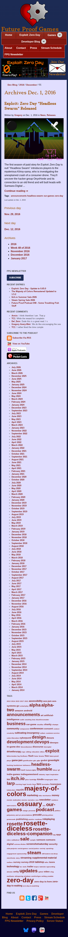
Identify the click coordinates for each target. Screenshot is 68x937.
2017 (22, 701)
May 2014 (16, 681)
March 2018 (17, 557)
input (47, 774)
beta (33, 720)
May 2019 (16, 523)
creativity (10, 733)
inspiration (54, 774)
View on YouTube (21, 343)
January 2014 (18, 690)
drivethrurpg (14, 751)
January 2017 (19, 258)
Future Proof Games (30, 29)
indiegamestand (29, 774)
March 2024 (17, 399)
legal (24, 784)
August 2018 (18, 546)
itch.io (18, 778)
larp (11, 783)
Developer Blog (30, 41)
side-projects (12, 848)
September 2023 (19, 410)
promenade (11, 819)
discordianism (26, 747)
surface (10, 862)
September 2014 (19, 670)
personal (31, 810)
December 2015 (19, 629)
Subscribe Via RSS (21, 338)
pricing (45, 815)
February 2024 (18, 402)
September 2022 (19, 433)
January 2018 (18, 563)
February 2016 (18, 624)
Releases (51, 115)
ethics (42, 752)
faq (18, 756)
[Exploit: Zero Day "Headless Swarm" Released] (34, 139)
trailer (30, 866)
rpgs (58, 834)
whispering (19, 876)
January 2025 (18, 384)
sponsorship (22, 854)
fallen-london (12, 756)
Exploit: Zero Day (29, 35)
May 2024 (16, 396)
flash (31, 756)
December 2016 (20, 254)
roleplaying (48, 819)
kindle (40, 779)
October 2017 (18, 572)
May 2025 (16, 382)
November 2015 (19, 632)
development (20, 741)
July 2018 (16, 549)
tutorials (43, 867)
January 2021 (18, 474)
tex (21, 867)
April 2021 (16, 468)
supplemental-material (44, 857)
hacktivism (18, 765)
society (42, 848)
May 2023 (16, 419)
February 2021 (18, 471)
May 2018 (16, 554)
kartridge (33, 779)
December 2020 (19, 477)
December (31, 85)
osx (44, 805)
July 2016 (16, 609)
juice (27, 779)
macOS (20, 790)
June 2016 (16, 612)
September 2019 (19, 511)
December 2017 (19, 566)
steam (34, 852)
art (42, 715)
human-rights (31, 770)
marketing (32, 795)
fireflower (24, 756)
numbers (54, 800)
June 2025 (16, 379)
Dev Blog (12, 85)
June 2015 (16, 647)
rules (9, 840)
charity (48, 724)
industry (42, 774)
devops (41, 741)
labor (56, 779)
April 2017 (16, 589)
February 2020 (18, 497)
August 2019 (18, 514)
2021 (26, 701)
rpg (54, 835)
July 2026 (16, 367)
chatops (55, 724)
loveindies (46, 784)
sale (24, 838)
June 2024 (16, 393)
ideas (55, 770)
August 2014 (18, 673)
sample (33, 840)
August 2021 (18, 459)
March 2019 (17, 526)
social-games (23, 848)
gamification (28, 760)
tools (25, 867)
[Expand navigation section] (59, 34)
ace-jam (47, 701)
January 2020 (18, 500)
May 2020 (16, 488)
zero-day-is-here (43, 881)
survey (17, 862)
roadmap (38, 819)
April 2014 (16, 684)
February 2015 (18, 658)
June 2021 (16, 462)
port (17, 815)
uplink (40, 872)
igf (59, 770)
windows (27, 876)
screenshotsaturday (37, 844)
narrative (31, 800)
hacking (10, 765)
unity (16, 871)
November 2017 (19, 569)
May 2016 (16, 615)
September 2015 (19, 638)
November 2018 (19, 537)
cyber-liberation (13, 738)
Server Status (55, 921)
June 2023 (16, 416)
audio (22, 720)
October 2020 (18, 479)
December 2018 (19, 534)
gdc (34, 760)
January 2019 (18, 531)
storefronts (11, 858)
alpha (35, 705)
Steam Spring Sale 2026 (23, 300)
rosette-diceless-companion (29, 831)
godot (44, 760)
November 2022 (19, 431)
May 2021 (16, 465)
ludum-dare (11, 790)
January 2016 (18, 627)
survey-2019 (27, 862)
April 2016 (16, 618)
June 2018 (16, 552)
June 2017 (16, 583)
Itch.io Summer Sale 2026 (24, 297)
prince (50, 815)
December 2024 (19, 387)
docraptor (47, 747)
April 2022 (16, 442)
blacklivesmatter (42, 720)
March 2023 (17, 425)
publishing (22, 819)
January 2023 (18, 428)
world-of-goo (36, 876)
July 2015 (16, 644)
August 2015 (18, 641)
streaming (25, 857)
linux (34, 784)
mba (40, 795)
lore (39, 784)
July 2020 (16, 482)
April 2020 (16, 491)
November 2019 (19, 505)
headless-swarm (35, 196)
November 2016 (20, 251)
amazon (19, 710)
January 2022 (18, 448)
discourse (38, 747)
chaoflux (40, 724)
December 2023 (19, 408)
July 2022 (16, 436)
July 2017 (16, 580)
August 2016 (18, 606)
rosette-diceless (27, 826)
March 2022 (17, 445)
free (47, 756)
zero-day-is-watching (31, 886)
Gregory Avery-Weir (21, 324)
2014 (13, 701)
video (47, 871)
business (16, 723)
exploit (52, 750)
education (35, 752)
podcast (45, 809)
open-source (11, 805)
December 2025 (19, 376)
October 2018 (18, 540)
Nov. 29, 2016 (12, 214)
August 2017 (18, 578)
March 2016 (17, 621)
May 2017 (16, 586)
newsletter (45, 799)
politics (57, 810)
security (53, 844)
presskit (37, 814)
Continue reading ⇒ (16, 191)
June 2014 (16, 678)
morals (9, 800)
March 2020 (17, 494)
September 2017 (19, 575)
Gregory (18, 115)
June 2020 (16, 485)
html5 (23, 770)
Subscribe (15, 277)
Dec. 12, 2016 (12, 229)
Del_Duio (16, 321)
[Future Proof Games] (34, 14)
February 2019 (18, 529)
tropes (36, 867)
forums (41, 756)
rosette (15, 823)
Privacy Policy (35, 921)
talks (46, 862)
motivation (17, 800)
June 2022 (16, 439)
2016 (21, 85)
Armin (15, 315)
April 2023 (16, 422)
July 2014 (16, 676)
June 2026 (16, 370)
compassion (24, 729)
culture (42, 733)
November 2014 (19, 667)
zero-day (59, 196)
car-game (31, 724)
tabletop (39, 862)
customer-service (53, 733)
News (43, 115)
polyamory (11, 815)
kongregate (48, 779)
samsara (40, 840)
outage (25, 810)
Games (52, 35)
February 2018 (18, 560)
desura (50, 738)
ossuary (29, 804)
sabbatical (15, 840)
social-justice (34, 848)
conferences (36, 728)
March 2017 (17, 592)
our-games (49, 196)
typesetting (50, 867)
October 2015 (18, 635)
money (55, 795)
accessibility (36, 701)
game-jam (17, 760)
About (8, 48)
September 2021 (19, 457)
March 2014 (17, 687)
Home (8, 35)
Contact (21, 48)
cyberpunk (25, 738)
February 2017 (18, 595)
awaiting (28, 720)
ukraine (10, 872)
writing (44, 876)
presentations (27, 815)
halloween (27, 765)
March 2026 (17, 373)
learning (18, 784)
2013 (9, 701)
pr (20, 815)
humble (44, 769)
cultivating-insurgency (27, 732)
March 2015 (17, 655)
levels (29, 784)
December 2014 (19, 664)
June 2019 (16, 520)
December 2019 (19, 503)
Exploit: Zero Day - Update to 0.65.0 (29, 288)
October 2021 (18, 454)
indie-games (13, 774)
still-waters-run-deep (50, 854)
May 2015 (16, 650)
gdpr (38, 760)
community (13, 728)
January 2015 (18, 661)
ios (8, 779)
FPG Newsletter (14, 54)
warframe (10, 876)
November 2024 (19, 390)
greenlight (53, 760)
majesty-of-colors (33, 791)
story (18, 858)
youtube (50, 876)
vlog (52, 872)
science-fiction (20, 844)
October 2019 (18, 508)
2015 (17, 701)
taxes (52, 862)
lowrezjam (55, 784)
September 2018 (19, 543)
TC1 (13, 318)
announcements (19, 196)
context (56, 729)
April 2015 (16, 653)
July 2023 (16, 413)
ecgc (23, 752)
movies (24, 800)
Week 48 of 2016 (20, 247)
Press (33, 48)
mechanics (47, 795)
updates (28, 870)
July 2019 (16, 517)
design (39, 737)
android (28, 710)
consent (48, 728)
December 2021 (19, 451)
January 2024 (18, 405)
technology (13, 866)
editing (28, 752)
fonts (36, 756)
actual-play (24, 706)
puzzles (31, 819)
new (37, 800)
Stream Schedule (51, 48)
